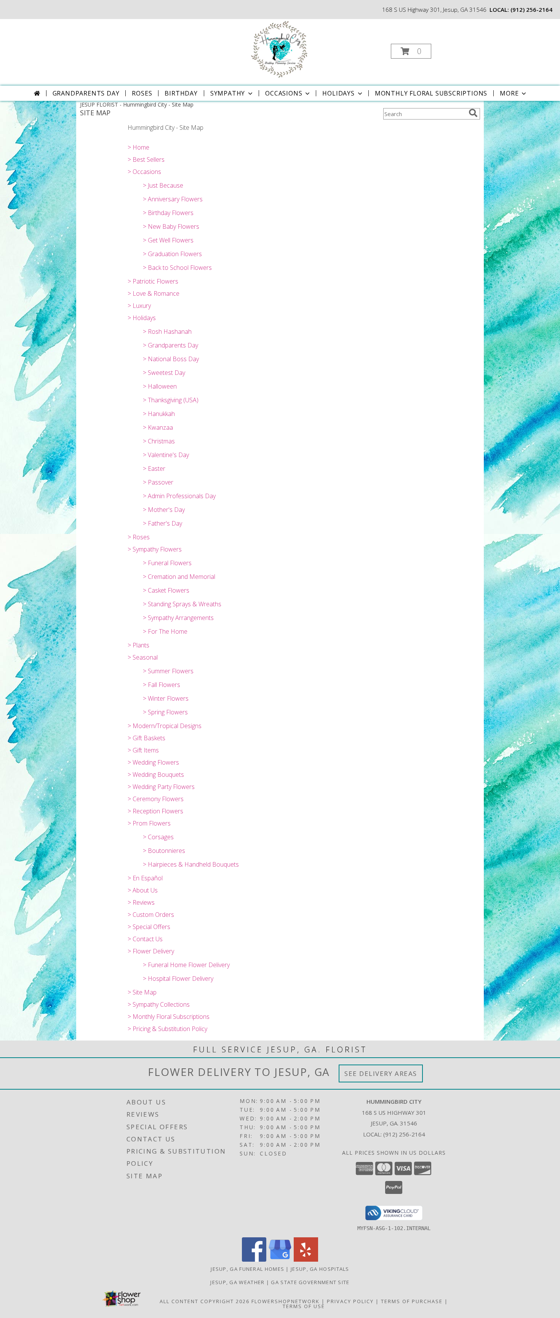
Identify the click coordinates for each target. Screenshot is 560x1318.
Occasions (283, 93)
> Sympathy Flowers (155, 549)
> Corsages (158, 837)
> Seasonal (143, 657)
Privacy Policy (350, 1301)
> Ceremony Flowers (156, 799)
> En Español (145, 878)
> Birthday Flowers (168, 213)
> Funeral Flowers (167, 563)
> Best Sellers (146, 159)
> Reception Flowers (155, 811)
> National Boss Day (171, 359)
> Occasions (144, 171)
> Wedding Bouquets (156, 774)
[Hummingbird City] (279, 49)
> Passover (158, 482)
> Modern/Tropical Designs (165, 726)
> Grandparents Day (170, 345)
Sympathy (227, 93)
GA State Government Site (310, 1282)
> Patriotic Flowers (153, 281)
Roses (142, 93)
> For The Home (165, 631)
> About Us (143, 890)
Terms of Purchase (412, 1301)
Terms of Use (304, 1306)
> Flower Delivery (151, 951)
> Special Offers (149, 927)
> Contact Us (145, 939)
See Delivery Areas (380, 1073)
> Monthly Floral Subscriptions (169, 1016)
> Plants (138, 645)
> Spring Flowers (165, 712)
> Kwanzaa (158, 427)
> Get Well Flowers (168, 240)
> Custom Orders (151, 914)
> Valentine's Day (166, 455)
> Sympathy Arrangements (178, 618)
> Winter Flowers (166, 698)
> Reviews (141, 902)
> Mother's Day (164, 509)
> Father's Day (162, 523)
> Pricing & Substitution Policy (167, 1029)
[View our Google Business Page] (280, 1259)
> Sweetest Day (164, 372)
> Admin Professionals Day (179, 496)
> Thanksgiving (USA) (170, 400)
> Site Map (142, 992)
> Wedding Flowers (153, 762)
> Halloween (160, 386)
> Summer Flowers (168, 671)
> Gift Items (143, 750)
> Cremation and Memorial (179, 576)
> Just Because (163, 185)
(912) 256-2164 (531, 9)
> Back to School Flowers (177, 267)
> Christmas (159, 441)
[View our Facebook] (254, 1259)
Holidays (338, 93)
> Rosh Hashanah (167, 331)
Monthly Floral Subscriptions (431, 93)
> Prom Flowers (149, 823)
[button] (411, 51)
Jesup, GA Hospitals (320, 1268)
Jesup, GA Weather (237, 1282)
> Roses (139, 537)
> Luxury (139, 305)
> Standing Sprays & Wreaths (182, 604)
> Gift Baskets (146, 738)
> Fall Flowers (161, 685)
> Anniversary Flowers (173, 199)
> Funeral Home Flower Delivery (186, 965)
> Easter (154, 468)
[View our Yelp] (306, 1259)
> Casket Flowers (166, 590)
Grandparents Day (86, 93)
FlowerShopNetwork (285, 1301)
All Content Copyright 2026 (205, 1301)
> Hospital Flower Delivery (178, 978)
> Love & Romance (153, 293)
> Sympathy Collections (159, 1004)
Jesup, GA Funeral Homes (247, 1268)
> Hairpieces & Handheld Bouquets (191, 864)
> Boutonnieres (164, 850)
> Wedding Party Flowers (161, 787)
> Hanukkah (159, 414)
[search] (473, 113)
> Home (138, 147)
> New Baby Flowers (171, 226)
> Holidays (142, 318)
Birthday (181, 93)
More (509, 93)
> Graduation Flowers (172, 254)
